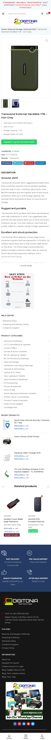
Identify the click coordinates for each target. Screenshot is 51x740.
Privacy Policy (8, 648)
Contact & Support (11, 328)
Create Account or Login (13, 666)
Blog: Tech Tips (9, 677)
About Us (6, 659)
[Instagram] (19, 724)
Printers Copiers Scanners (16, 400)
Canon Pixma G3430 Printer (26, 436)
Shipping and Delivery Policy (16, 324)
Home (4, 29)
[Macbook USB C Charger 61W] (6, 457)
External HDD (30, 29)
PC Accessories (11, 383)
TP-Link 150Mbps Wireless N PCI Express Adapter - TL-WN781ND (29, 470)
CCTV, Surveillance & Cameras (17, 344)
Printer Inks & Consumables (16, 397)
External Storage (15, 29)
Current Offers (10, 348)
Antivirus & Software (13, 341)
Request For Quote (10, 663)
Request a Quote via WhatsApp (19, 142)
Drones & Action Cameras (15, 351)
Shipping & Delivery (11, 637)
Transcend (14, 158)
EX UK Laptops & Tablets (15, 355)
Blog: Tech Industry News (13, 673)
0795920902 (25, 7)
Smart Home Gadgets (13, 404)
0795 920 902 (22, 613)
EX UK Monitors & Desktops (16, 358)
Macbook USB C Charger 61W (27, 453)
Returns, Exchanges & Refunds (16, 634)
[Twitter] (33, 724)
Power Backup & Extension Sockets (20, 393)
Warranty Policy (10, 321)
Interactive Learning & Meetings (18, 365)
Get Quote (33, 531)
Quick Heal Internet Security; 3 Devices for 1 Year (31, 421)
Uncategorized (10, 407)
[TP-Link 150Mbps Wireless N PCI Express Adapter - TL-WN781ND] (6, 473)
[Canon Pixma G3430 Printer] (6, 441)
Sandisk (7, 516)
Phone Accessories (12, 386)
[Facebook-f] (15, 724)
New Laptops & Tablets (14, 376)
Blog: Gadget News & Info (13, 670)
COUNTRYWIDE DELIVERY (28, 5)
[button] (47, 40)
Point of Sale (9, 390)
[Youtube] (28, 724)
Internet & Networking (14, 369)
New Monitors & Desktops (16, 379)
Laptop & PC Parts (12, 372)
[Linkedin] (24, 724)
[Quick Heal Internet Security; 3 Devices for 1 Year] (6, 424)
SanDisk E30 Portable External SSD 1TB (36, 521)
